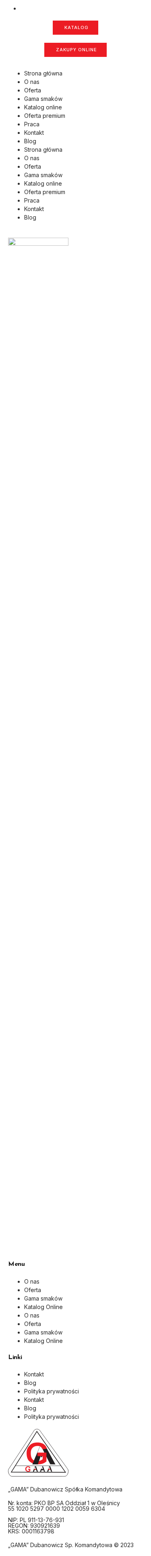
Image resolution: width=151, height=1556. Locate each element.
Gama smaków (43, 98)
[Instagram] (40, 778)
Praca (31, 124)
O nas (31, 81)
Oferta (32, 90)
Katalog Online (43, 1306)
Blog (30, 141)
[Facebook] (18, 778)
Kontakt (34, 132)
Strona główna (43, 73)
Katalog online (43, 107)
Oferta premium (44, 115)
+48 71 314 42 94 (83, 8)
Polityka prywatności (51, 1391)
